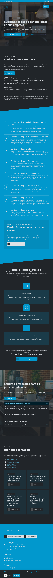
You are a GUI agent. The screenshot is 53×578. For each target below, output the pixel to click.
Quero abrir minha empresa (15, 536)
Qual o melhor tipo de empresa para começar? (17, 421)
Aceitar (17, 575)
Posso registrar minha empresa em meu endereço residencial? (21, 418)
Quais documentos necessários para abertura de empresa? (20, 414)
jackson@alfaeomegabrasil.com (13, 560)
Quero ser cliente (31, 536)
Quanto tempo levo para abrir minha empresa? (17, 403)
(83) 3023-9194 (9, 557)
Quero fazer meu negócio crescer (27, 359)
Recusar (9, 575)
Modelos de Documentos (13, 462)
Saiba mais (10, 73)
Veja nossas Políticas (35, 572)
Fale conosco (11, 398)
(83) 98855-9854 (9, 1)
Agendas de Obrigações (12, 461)
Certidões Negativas (11, 467)
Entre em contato (30, 34)
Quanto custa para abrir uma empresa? (15, 425)
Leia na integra (14, 484)
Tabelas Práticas (10, 464)
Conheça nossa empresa (14, 34)
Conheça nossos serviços (17, 244)
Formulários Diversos (12, 465)
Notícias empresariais (12, 459)
